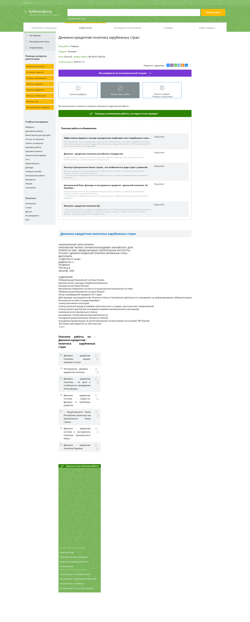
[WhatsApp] (175, 65)
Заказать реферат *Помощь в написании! (162, 95)
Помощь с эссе (32, 101)
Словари (168, 27)
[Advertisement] (39, 267)
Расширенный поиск (76, 18)
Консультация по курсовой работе (75, 574)
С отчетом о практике (35, 72)
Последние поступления (127, 27)
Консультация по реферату (72, 583)
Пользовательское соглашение (74, 557)
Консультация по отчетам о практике (76, 588)
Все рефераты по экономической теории (122, 73)
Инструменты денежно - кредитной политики (77, 370)
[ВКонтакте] (168, 65)
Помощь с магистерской (36, 78)
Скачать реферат (78, 94)
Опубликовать (36, 47)
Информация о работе (97, 359)
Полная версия (66, 566)
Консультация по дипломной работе (76, 579)
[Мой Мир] (186, 65)
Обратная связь (67, 552)
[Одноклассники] (182, 65)
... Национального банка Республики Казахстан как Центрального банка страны (77, 417)
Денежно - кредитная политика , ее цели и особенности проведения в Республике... (77, 383)
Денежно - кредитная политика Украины (77, 447)
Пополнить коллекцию (44, 27)
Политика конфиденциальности (74, 561)
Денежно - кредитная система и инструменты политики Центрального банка (77, 433)
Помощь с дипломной (35, 66)
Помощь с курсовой (34, 84)
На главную (34, 35)
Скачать (96, 356)
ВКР (94, 579)
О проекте (28, 2)
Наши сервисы (207, 27)
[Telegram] (179, 65)
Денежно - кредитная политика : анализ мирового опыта (77, 359)
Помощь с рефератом (35, 90)
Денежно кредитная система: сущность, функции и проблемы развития (77, 400)
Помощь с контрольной (36, 95)
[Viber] (171, 65)
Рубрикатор (85, 27)
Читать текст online (120, 94)
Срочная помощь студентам (37, 107)
